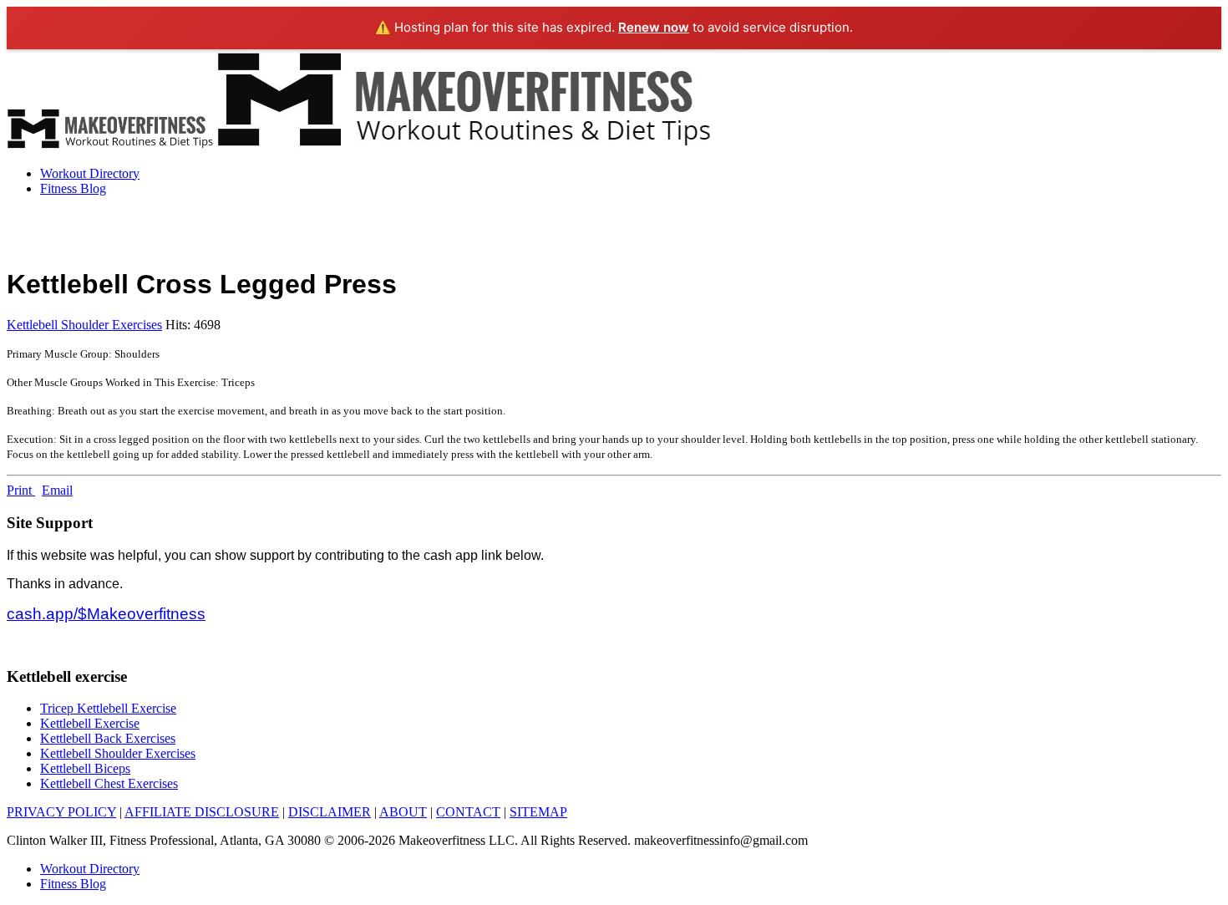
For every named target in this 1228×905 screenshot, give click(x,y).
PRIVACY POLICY (61, 812)
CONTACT (468, 812)
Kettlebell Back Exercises (107, 738)
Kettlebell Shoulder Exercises (84, 325)
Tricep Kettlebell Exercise (108, 708)
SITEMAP (538, 812)
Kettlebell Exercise (90, 723)
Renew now (653, 27)
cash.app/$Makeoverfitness (106, 614)
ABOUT (403, 812)
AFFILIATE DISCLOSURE (201, 812)
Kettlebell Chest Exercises (109, 783)
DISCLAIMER (329, 812)
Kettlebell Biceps (85, 768)
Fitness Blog (73, 188)
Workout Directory (90, 173)
